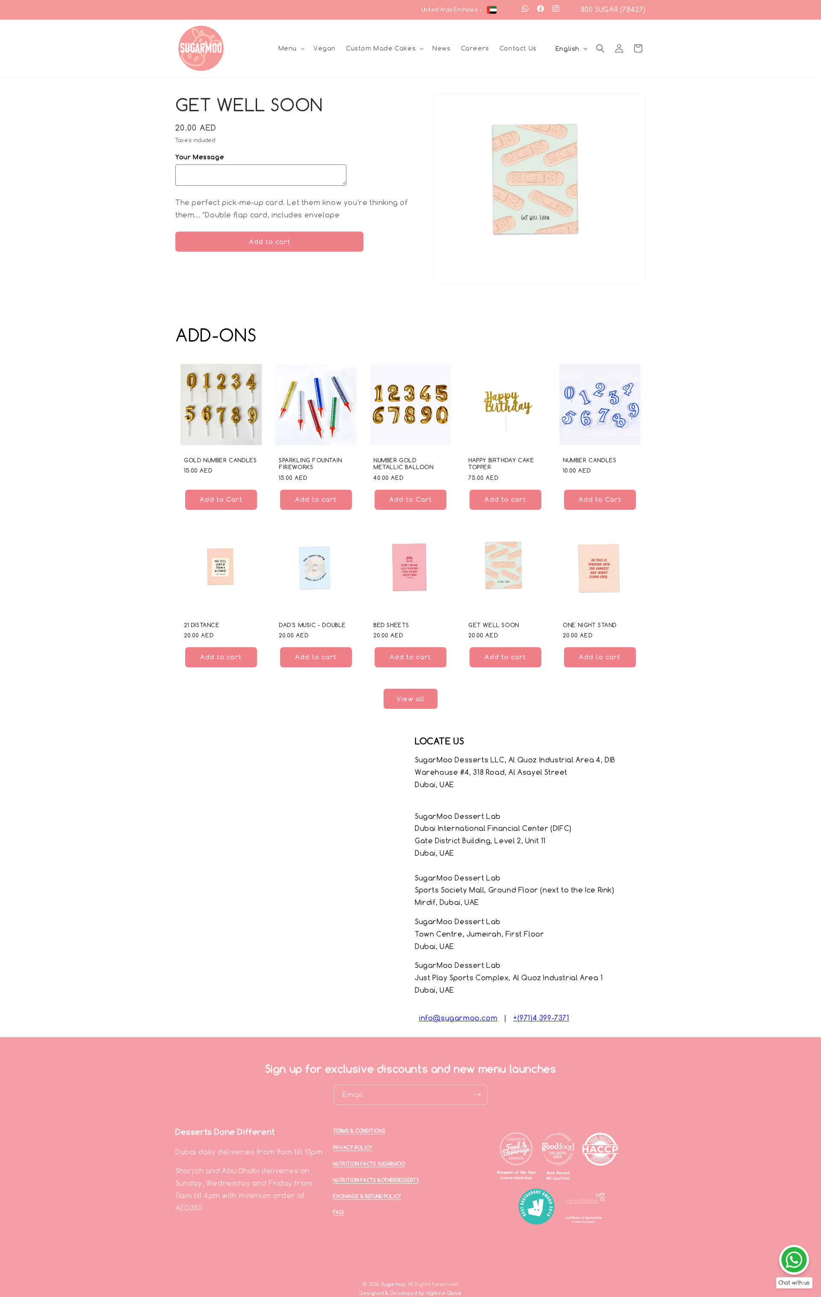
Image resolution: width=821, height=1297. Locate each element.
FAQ (338, 1212)
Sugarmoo (393, 1284)
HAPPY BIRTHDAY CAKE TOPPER (501, 464)
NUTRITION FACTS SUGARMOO (369, 1164)
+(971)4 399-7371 (541, 1018)
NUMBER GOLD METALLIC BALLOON (403, 464)
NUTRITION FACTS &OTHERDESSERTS (376, 1180)
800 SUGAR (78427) (613, 9)
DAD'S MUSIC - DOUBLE (312, 625)
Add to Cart (221, 500)
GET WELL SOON (493, 625)
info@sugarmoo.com (458, 1018)
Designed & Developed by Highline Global (410, 1293)
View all (410, 699)
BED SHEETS (391, 625)
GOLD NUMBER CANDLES (220, 460)
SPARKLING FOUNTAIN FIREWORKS (310, 464)
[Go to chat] (794, 1260)
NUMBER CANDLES (589, 460)
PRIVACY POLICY (352, 1147)
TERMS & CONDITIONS (359, 1131)
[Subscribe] (477, 1095)
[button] (290, 48)
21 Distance (202, 625)
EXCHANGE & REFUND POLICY (367, 1196)
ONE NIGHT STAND (590, 625)
